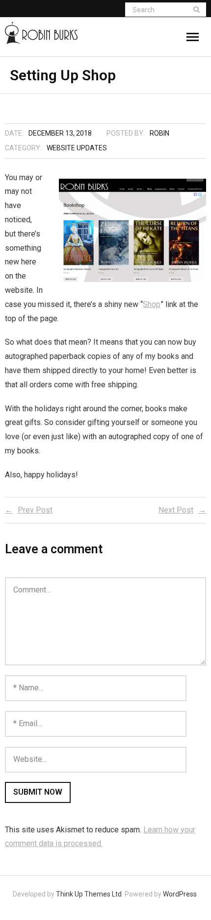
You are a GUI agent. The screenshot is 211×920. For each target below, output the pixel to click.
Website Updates (77, 148)
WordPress (180, 894)
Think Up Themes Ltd (89, 894)
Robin (159, 133)
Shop (151, 304)
